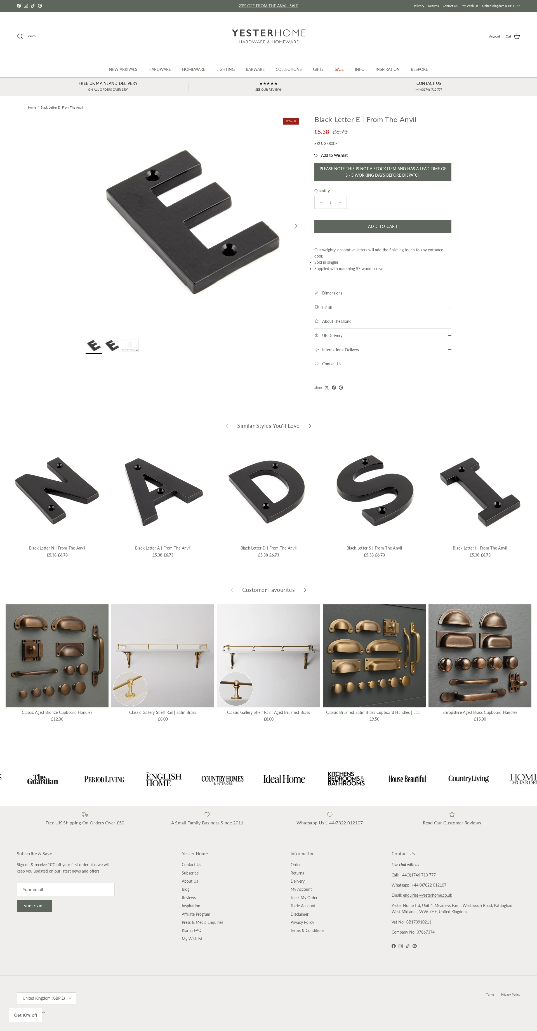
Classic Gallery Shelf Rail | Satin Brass (162, 712)
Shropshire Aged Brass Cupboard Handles (479, 712)
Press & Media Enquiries (202, 922)
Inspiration (191, 905)
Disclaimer (299, 914)
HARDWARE (160, 69)
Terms (490, 994)
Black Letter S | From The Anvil (374, 548)
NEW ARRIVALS (123, 69)
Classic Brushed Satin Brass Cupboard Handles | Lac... (374, 712)
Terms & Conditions (307, 930)
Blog (185, 889)
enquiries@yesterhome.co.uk (427, 895)
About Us (190, 881)
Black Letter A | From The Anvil (163, 548)
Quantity (322, 190)
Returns (433, 6)
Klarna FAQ (191, 930)
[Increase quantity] (342, 202)
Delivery (418, 6)
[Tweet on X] (327, 387)
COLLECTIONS (289, 69)
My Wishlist (469, 6)
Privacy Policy (302, 922)
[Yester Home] (268, 36)
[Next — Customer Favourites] (305, 590)
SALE (339, 69)
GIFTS (318, 69)
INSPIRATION (388, 69)
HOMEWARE (193, 69)
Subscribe (34, 906)
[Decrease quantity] (319, 202)
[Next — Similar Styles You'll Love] (310, 425)
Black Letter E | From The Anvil (62, 107)
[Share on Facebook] (334, 387)
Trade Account (303, 905)
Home (32, 107)
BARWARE (255, 69)
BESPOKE (419, 69)
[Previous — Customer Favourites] (232, 590)
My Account (301, 889)
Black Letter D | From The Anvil (269, 548)
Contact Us (450, 6)
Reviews (189, 897)
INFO (359, 69)
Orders (296, 864)
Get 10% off (25, 1015)
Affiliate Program (196, 914)
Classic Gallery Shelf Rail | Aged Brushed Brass (268, 712)
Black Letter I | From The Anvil (480, 548)
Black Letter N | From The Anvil (57, 548)
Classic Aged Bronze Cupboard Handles (57, 712)
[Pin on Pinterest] (341, 387)
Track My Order (304, 897)
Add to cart (382, 226)
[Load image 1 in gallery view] (194, 223)
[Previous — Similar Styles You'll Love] (227, 425)
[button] (331, 155)
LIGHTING (225, 69)
